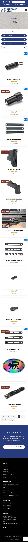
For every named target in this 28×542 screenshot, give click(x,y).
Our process (7, 506)
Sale (4, 477)
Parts (5, 466)
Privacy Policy (20, 536)
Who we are (7, 503)
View (9, 69)
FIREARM (5, 469)
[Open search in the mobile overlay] (18, 2)
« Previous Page (6, 417)
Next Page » (11, 420)
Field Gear (6, 472)
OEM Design (6, 508)
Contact (6, 513)
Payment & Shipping (9, 493)
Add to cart (17, 69)
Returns (5, 490)
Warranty (6, 487)
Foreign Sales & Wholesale (11, 495)
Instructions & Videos (10, 485)
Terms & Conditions (9, 536)
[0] (6, 2)
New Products (7, 474)
